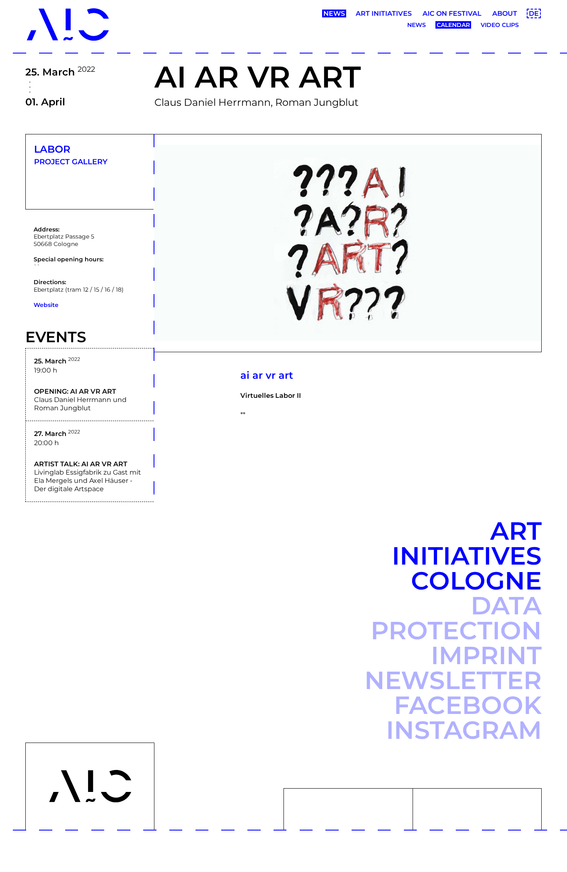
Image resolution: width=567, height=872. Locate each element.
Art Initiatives (384, 13)
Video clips (500, 25)
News (334, 13)
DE (534, 13)
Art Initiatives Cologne (467, 556)
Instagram (464, 730)
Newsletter (453, 680)
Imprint (486, 655)
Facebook (468, 705)
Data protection (456, 617)
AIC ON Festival (452, 13)
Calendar (453, 25)
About (504, 13)
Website (46, 305)
